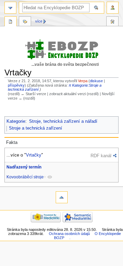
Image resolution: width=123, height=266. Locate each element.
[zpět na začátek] (62, 197)
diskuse (96, 81)
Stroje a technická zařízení (35, 128)
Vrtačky (33, 155)
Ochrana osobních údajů (69, 234)
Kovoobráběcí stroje (25, 177)
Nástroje (112, 22)
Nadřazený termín (23, 167)
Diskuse (25, 22)
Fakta (11, 142)
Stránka (10, 22)
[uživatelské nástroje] (113, 8)
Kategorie (15, 121)
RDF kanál (101, 155)
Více (38, 21)
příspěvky (16, 85)
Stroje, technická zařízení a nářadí (63, 121)
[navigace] (10, 8)
